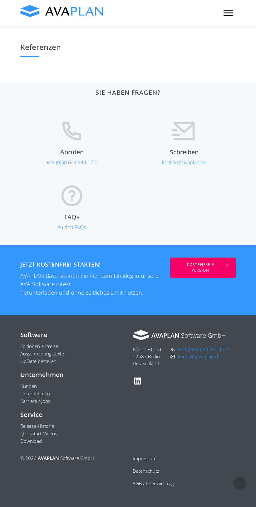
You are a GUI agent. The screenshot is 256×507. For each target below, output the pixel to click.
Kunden (28, 386)
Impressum (144, 458)
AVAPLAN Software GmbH (62, 11)
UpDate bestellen (38, 361)
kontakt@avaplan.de (184, 162)
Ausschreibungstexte (42, 353)
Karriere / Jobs (35, 401)
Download (31, 441)
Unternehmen (35, 393)
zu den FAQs (72, 227)
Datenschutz (146, 471)
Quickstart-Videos (38, 433)
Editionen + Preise (39, 346)
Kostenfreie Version (200, 267)
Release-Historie (37, 426)
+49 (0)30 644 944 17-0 (71, 162)
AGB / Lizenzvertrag (153, 483)
